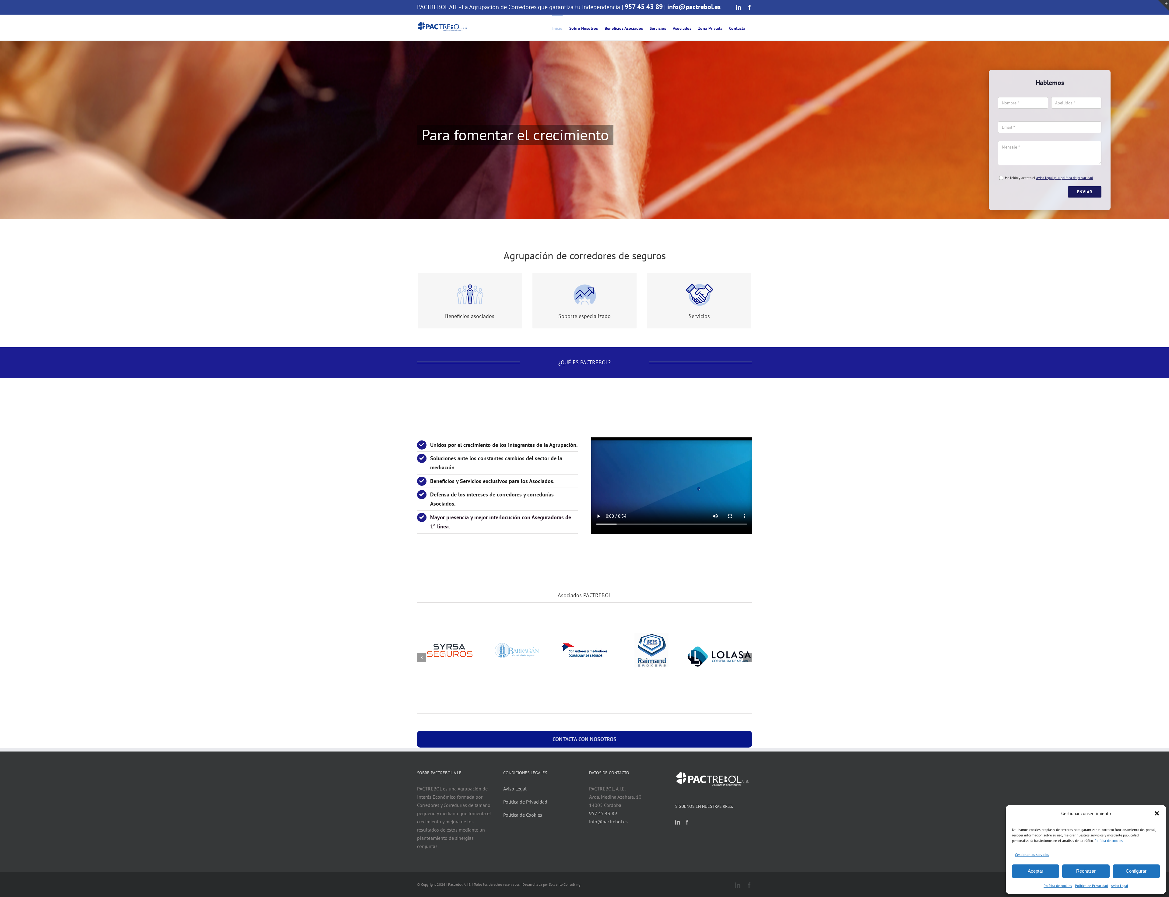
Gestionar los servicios (1032, 854)
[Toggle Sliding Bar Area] (1163, 5)
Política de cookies (1108, 840)
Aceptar (1035, 871)
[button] (1157, 813)
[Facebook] (687, 822)
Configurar (1136, 871)
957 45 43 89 (644, 6)
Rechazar (1086, 871)
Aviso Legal (1119, 885)
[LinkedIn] (677, 822)
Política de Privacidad (1091, 885)
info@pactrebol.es (694, 6)
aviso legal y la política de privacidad (1064, 177)
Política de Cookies (522, 815)
